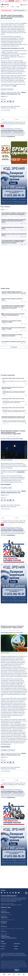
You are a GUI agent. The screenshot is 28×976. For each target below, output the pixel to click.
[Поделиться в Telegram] (8, 101)
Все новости (14, 347)
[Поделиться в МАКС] (10, 101)
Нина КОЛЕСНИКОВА (6, 484)
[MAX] (16, 893)
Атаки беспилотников (19, 10)
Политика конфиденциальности (9, 895)
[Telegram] (4, 893)
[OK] (10, 893)
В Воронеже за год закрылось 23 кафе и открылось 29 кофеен (11, 321)
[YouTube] (19, 893)
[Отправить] (2, 126)
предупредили (20, 472)
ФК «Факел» (12, 750)
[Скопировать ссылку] (13, 101)
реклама (4, 89)
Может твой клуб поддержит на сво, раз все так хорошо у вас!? (14, 382)
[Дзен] (1, 893)
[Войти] (19, 974)
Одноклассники (10, 93)
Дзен (16, 93)
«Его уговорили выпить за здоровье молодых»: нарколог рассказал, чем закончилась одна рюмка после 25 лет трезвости (13, 242)
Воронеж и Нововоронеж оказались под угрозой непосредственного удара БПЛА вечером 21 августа (14, 221)
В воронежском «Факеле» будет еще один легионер (13, 378)
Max (19, 93)
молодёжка (4, 750)
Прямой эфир (24, 4)
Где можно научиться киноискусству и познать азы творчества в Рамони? (12, 388)
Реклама (16, 948)
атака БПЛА (4, 487)
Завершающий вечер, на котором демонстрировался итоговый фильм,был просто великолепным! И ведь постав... (13, 392)
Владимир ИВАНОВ (5, 746)
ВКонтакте (3, 93)
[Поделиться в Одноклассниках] (5, 101)
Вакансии (3, 946)
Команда (16, 946)
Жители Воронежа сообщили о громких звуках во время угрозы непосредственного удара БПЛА (14, 213)
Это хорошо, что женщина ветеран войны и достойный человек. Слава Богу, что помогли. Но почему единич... (14, 421)
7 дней (6, 209)
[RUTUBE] (13, 893)
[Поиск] (14, 974)
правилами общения (18, 131)
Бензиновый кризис (7, 10)
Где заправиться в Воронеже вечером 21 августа (13, 341)
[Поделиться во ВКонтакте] (2, 101)
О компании (3, 943)
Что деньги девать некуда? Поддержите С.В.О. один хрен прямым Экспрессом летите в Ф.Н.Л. (13, 402)
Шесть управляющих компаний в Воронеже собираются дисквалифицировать (13, 314)
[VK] (7, 893)
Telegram (23, 92)
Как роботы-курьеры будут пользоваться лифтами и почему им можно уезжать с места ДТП (14, 292)
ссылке (14, 85)
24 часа (2, 209)
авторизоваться (11, 136)
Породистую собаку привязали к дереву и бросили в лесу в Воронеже (12, 335)
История (2, 948)
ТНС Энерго (10, 89)
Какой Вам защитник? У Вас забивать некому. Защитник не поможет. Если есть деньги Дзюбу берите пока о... (14, 411)
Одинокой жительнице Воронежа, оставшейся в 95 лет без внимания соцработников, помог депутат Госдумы (13, 417)
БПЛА (10, 487)
